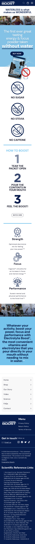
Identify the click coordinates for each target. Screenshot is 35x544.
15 (25, 273)
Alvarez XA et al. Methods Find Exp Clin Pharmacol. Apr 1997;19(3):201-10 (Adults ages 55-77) (16, 482)
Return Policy (23, 426)
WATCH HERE (17, 215)
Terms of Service (24, 429)
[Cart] (28, 3)
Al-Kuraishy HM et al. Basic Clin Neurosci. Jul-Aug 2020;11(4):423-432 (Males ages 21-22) (15, 515)
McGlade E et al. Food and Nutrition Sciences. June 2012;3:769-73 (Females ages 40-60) (16, 500)
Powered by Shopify (8, 462)
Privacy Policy (23, 423)
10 (24, 248)
